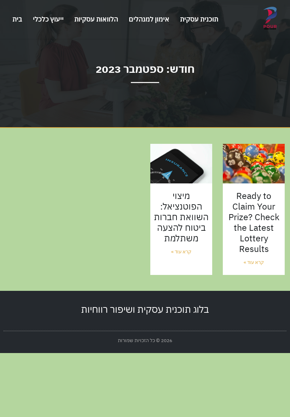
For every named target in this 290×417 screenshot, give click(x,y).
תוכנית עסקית (199, 19)
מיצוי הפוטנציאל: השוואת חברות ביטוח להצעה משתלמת (181, 217)
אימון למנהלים (149, 19)
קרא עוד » (254, 262)
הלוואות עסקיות (96, 19)
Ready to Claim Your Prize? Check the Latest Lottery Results (253, 222)
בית (17, 19)
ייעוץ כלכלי (48, 19)
